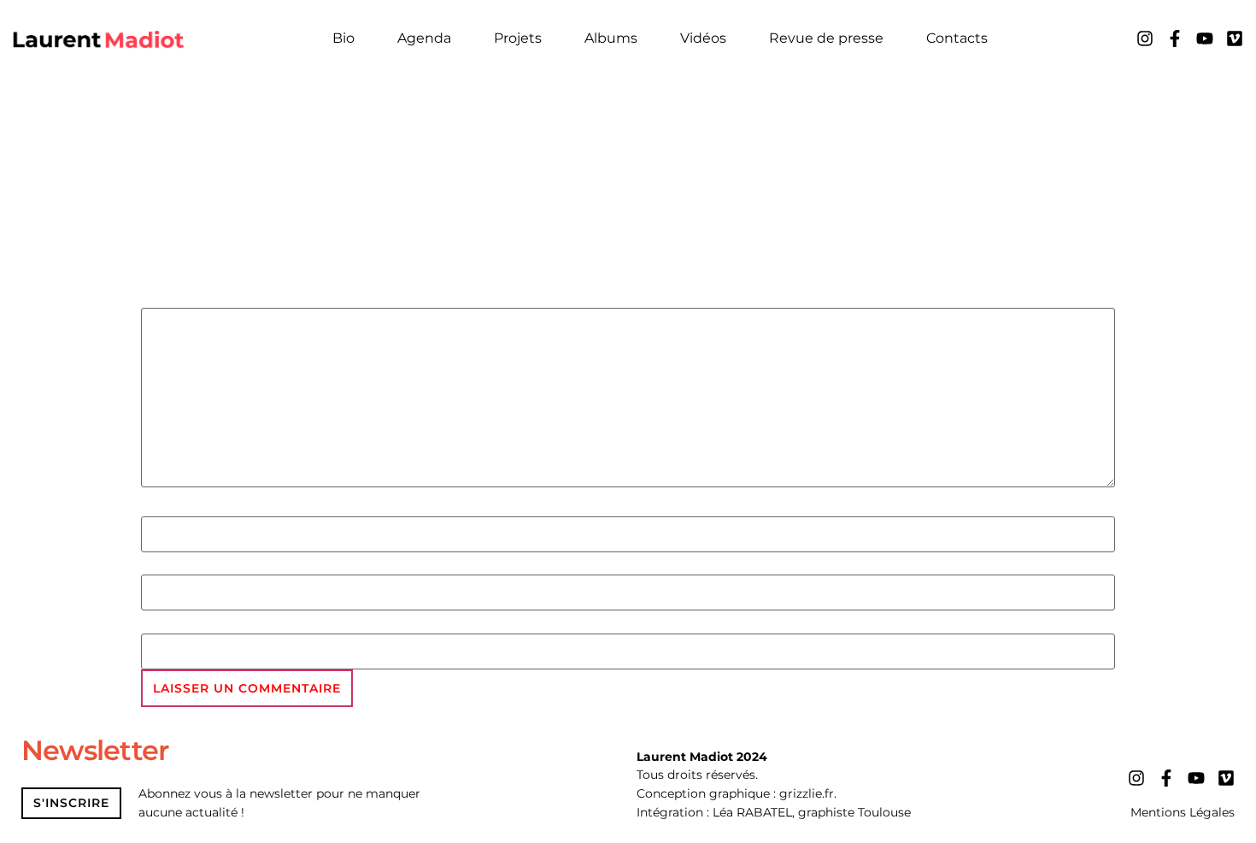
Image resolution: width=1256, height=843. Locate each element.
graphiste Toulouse (854, 812)
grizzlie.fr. (807, 793)
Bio (343, 38)
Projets (518, 38)
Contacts (957, 38)
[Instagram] (1144, 38)
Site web (174, 623)
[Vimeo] (1234, 38)
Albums (610, 38)
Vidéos (703, 38)
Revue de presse (826, 38)
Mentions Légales (1182, 812)
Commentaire (200, 297)
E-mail (166, 565)
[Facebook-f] (1174, 38)
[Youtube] (1204, 38)
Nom (160, 506)
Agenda (424, 38)
